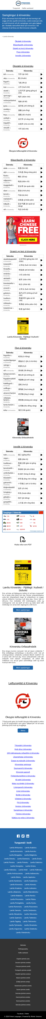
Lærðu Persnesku (16, 899)
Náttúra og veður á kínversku (23, 818)
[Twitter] (23, 836)
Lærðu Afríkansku (16, 848)
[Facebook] (18, 836)
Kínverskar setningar (23, 764)
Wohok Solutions (36, 1016)
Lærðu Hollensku (36, 870)
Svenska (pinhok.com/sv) (23, 993)
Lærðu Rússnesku (31, 907)
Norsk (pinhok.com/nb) (23, 1001)
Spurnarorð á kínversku (23, 768)
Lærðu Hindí (23, 870)
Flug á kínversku (23, 52)
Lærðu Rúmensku (15, 907)
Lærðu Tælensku (30, 918)
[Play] (41, 74)
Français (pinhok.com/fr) (23, 966)
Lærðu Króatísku (16, 888)
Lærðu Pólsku (31, 899)
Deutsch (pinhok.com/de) (23, 962)
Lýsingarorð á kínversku (23, 787)
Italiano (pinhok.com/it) (23, 978)
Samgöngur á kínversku (23, 810)
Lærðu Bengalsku (15, 855)
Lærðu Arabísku (30, 848)
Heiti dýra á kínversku (23, 749)
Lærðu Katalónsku (30, 881)
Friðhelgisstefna (23, 949)
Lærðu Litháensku (14, 892)
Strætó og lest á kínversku (23, 48)
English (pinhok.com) (23, 959)
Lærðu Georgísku (16, 866)
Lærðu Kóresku (30, 884)
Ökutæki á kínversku (23, 41)
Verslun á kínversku (23, 806)
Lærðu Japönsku (29, 877)
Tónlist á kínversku (23, 814)
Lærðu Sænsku (15, 910)
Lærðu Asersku (30, 851)
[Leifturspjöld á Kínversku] (23, 713)
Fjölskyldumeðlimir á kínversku (23, 776)
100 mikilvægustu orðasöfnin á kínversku (23, 753)
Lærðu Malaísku (17, 896)
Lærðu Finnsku (9, 862)
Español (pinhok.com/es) (23, 974)
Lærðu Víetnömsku (23, 932)
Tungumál (16, 8)
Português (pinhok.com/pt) (23, 970)
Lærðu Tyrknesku (15, 925)
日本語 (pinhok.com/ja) (23, 982)
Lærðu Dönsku (9, 859)
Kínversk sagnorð (23, 772)
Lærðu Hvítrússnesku (15, 873)
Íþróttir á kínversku (23, 795)
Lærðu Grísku (30, 866)
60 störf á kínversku (23, 780)
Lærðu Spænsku (16, 918)
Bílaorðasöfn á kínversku (23, 45)
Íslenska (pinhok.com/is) (23, 1005)
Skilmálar (23, 945)
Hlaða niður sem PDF (23, 545)
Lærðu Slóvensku (30, 914)
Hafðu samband (27, 8)
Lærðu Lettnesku (30, 888)
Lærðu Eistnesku (23, 859)
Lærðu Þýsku (31, 903)
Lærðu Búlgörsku (30, 855)
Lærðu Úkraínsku (30, 925)
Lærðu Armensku (16, 851)
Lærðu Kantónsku (15, 881)
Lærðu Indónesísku (32, 873)
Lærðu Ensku (37, 859)
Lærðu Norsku (30, 896)
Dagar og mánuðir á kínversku (23, 761)
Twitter (27, 1014)
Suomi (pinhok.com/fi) (23, 989)
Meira (23, 730)
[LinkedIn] (27, 836)
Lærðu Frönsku (22, 862)
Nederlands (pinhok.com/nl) (23, 986)
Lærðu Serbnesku (29, 910)
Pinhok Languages (15, 1016)
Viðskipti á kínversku (23, 799)
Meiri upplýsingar (23, 610)
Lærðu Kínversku (8, 36)
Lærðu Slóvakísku (15, 914)
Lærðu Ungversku (15, 929)
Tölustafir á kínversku (23, 745)
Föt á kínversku (23, 803)
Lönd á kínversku (23, 791)
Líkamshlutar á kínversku (23, 757)
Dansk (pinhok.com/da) (23, 997)
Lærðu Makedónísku (30, 892)
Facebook (20, 1014)
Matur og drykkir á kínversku (23, 783)
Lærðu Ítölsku (16, 877)
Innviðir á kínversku (23, 56)
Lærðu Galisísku (36, 862)
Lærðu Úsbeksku (30, 929)
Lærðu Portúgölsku (17, 903)
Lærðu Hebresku (10, 870)
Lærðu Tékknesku (29, 921)
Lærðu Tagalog (15, 921)
